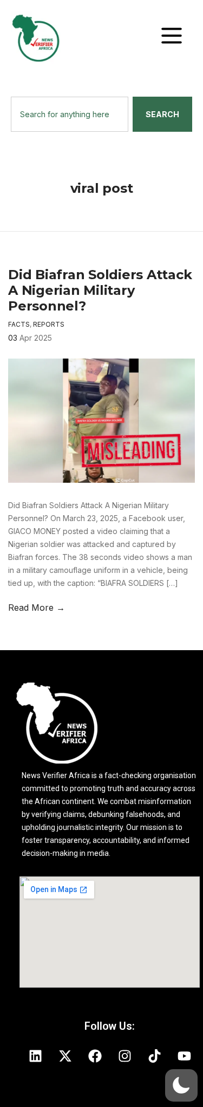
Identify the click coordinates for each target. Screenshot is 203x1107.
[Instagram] (124, 1055)
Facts (19, 324)
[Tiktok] (154, 1055)
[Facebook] (94, 1055)
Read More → (36, 607)
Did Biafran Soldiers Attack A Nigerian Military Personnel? (100, 290)
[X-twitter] (64, 1055)
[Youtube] (184, 1055)
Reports (48, 324)
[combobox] (69, 114)
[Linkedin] (35, 1055)
